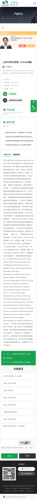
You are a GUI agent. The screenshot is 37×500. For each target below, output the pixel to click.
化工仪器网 (13, 491)
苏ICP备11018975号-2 (24, 488)
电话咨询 (33, 109)
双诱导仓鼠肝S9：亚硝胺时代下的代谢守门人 (19, 132)
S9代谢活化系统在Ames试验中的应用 (18, 145)
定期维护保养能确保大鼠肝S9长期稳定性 (19, 141)
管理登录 (21, 491)
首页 (14, 18)
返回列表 (9, 358)
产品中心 (21, 18)
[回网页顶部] (34, 102)
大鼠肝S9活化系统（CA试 (21, 354)
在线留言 (16, 155)
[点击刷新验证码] (25, 443)
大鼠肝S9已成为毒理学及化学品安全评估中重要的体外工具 (19, 137)
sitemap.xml (29, 491)
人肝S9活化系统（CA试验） (22, 362)
